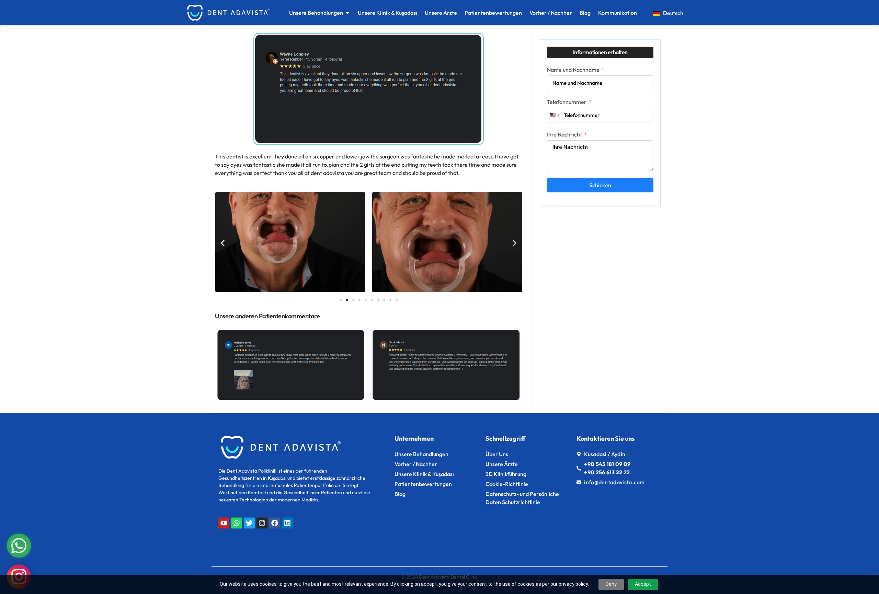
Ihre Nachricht (564, 134)
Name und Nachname (573, 69)
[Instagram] (261, 523)
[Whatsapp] (236, 523)
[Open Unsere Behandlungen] (347, 13)
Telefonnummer (566, 101)
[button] (222, 243)
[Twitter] (249, 523)
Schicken (600, 185)
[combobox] (554, 115)
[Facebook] (274, 523)
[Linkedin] (287, 523)
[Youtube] (223, 523)
